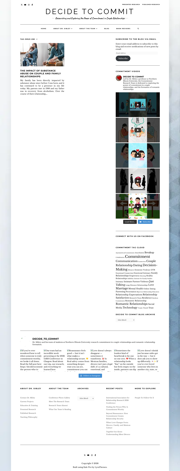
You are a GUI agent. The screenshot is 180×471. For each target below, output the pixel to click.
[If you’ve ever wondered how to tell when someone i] (31, 360)
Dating (137, 265)
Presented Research (131, 4)
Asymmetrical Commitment (125, 253)
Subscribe (123, 58)
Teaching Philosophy (28, 417)
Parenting (120, 291)
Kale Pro (87, 467)
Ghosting (143, 276)
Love (151, 284)
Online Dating (149, 289)
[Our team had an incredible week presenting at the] (55, 360)
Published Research (151, 4)
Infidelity (131, 278)
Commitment (137, 256)
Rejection (140, 292)
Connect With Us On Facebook (135, 236)
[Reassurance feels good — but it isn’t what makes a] (78, 360)
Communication (127, 261)
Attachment (139, 253)
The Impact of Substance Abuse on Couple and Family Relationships (40, 73)
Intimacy (119, 282)
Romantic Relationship (135, 301)
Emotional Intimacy (142, 273)
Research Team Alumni (58, 405)
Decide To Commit (90, 11)
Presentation (131, 292)
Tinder (140, 308)
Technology (130, 307)
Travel (145, 308)
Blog (106, 28)
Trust (151, 308)
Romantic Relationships (132, 304)
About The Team (87, 28)
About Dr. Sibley (62, 28)
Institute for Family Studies (143, 278)
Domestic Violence (142, 270)
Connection (142, 261)
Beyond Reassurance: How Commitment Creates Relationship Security (117, 416)
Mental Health (135, 288)
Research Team (136, 298)
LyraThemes (101, 467)
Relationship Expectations (129, 294)
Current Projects (27, 402)
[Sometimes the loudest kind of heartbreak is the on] (125, 360)
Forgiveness (134, 276)
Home (43, 28)
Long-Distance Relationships (137, 285)
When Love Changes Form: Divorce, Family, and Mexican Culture (118, 425)
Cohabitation (120, 257)
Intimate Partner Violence (136, 281)
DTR (153, 270)
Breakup (149, 252)
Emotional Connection (124, 273)
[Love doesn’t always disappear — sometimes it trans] (102, 360)
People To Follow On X (144, 398)
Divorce (131, 270)
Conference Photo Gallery (59, 398)
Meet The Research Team (59, 402)
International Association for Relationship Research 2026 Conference (117, 400)
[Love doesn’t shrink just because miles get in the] (149, 360)
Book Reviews (123, 28)
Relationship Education (151, 292)
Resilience (147, 298)
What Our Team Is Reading (60, 409)
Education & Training (29, 405)
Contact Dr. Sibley (27, 398)
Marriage (122, 288)
